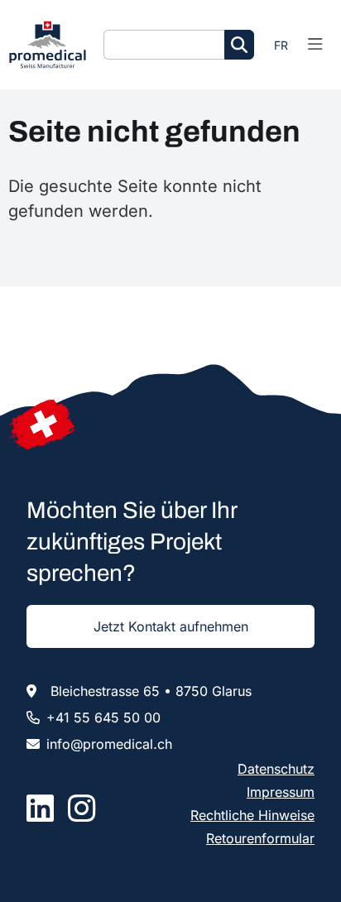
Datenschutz (276, 768)
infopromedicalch (109, 744)
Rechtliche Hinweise (252, 815)
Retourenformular (260, 838)
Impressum (281, 792)
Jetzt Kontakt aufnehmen (171, 626)
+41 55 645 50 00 (103, 717)
